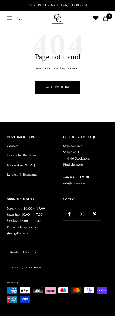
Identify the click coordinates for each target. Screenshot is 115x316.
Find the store (73, 164)
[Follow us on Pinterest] (94, 214)
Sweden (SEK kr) (20, 252)
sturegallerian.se (18, 233)
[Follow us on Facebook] (69, 214)
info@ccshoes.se (74, 183)
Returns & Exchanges (22, 175)
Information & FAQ (21, 165)
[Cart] (105, 18)
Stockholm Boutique (21, 156)
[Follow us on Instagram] (82, 214)
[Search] (19, 18)
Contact (12, 146)
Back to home (57, 87)
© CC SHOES (34, 268)
